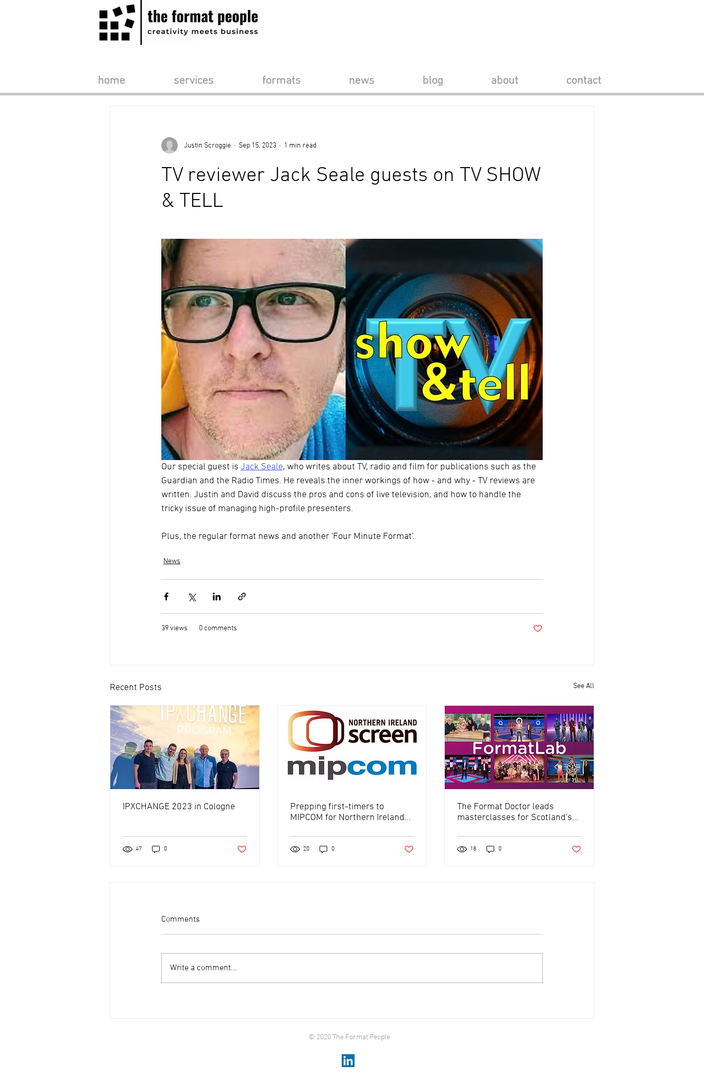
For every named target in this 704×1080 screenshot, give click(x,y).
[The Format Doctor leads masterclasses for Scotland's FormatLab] (519, 747)
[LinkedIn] (348, 1060)
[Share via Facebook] (166, 596)
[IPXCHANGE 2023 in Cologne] (184, 747)
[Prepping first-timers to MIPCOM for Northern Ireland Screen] (352, 747)
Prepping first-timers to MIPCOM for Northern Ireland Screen (347, 812)
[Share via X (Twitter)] (191, 596)
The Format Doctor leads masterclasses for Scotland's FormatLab (514, 812)
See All (583, 686)
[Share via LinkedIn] (217, 596)
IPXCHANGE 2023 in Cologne (179, 806)
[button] (193, 80)
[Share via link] (242, 596)
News (171, 561)
